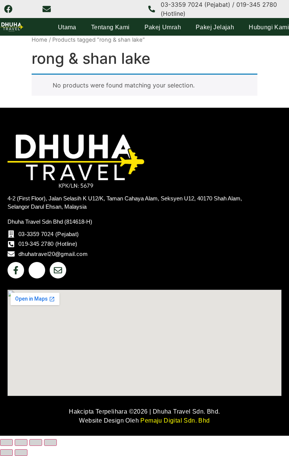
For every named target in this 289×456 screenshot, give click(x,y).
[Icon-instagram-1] (27, 9)
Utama (67, 27)
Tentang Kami (110, 27)
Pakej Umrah (162, 27)
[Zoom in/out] (6, 442)
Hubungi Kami (269, 27)
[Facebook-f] (16, 270)
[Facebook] (8, 9)
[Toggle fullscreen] (21, 442)
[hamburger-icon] (273, 150)
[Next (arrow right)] (21, 452)
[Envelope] (46, 9)
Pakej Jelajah (215, 27)
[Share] (35, 442)
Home (39, 39)
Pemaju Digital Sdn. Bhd (175, 420)
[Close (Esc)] (50, 442)
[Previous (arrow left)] (6, 452)
